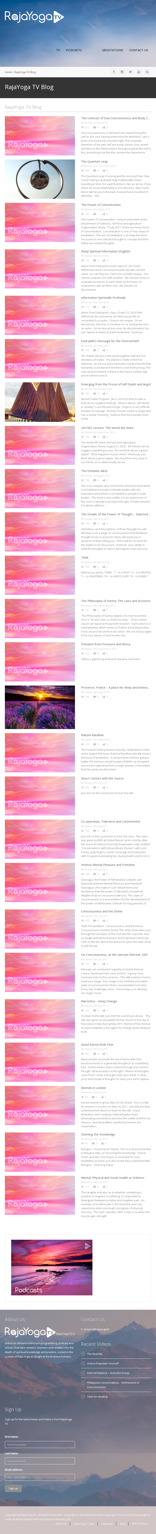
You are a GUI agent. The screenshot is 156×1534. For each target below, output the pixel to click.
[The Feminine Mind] (40, 488)
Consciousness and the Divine (101, 911)
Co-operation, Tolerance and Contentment (110, 821)
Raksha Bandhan (92, 735)
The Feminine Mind (94, 471)
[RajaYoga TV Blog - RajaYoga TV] (34, 16)
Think (84, 557)
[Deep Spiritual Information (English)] (40, 269)
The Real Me (94, 1354)
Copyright (107, 1523)
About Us (61, 1523)
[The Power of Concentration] (40, 222)
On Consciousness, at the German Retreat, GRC (114, 955)
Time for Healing (97, 1396)
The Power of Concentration (101, 205)
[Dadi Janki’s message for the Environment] (40, 358)
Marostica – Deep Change (99, 1001)
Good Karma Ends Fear (97, 1044)
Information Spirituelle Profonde (103, 298)
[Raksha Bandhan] (40, 752)
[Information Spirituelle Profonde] (40, 315)
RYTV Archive (140, 1523)
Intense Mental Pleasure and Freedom (108, 865)
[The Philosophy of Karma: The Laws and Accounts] (40, 618)
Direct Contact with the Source (102, 778)
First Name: (11, 1436)
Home (8, 72)
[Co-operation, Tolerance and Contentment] (40, 839)
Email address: (14, 1469)
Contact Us (138, 50)
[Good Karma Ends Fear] (40, 1062)
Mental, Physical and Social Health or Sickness (112, 1178)
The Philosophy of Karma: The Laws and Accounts (116, 601)
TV (58, 50)
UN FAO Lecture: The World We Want (107, 428)
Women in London (93, 1088)
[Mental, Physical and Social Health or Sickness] (40, 1195)
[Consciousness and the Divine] (40, 929)
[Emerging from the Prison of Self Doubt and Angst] (40, 402)
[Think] (40, 575)
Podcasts (74, 50)
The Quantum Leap (94, 161)
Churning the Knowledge (98, 1134)
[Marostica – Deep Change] (40, 1019)
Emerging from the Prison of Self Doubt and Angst (116, 384)
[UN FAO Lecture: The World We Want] (40, 445)
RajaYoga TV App (84, 1523)
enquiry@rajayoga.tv (96, 1329)
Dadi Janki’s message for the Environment (110, 341)
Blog (92, 50)
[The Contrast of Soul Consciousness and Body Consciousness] (40, 135)
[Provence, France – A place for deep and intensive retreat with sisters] (40, 707)
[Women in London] (40, 1105)
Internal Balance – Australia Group (108, 1373)
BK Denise (86, 122)
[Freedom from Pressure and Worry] (40, 661)
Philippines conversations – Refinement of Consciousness (113, 1385)
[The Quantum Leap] (40, 179)
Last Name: (11, 1453)
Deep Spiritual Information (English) (105, 251)
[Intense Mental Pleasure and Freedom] (40, 882)
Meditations (112, 50)
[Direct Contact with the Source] (40, 796)
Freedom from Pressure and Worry (106, 644)
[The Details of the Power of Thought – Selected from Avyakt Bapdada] (40, 532)
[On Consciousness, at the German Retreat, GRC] (40, 972)
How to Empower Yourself (103, 1363)
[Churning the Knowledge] (40, 1152)
